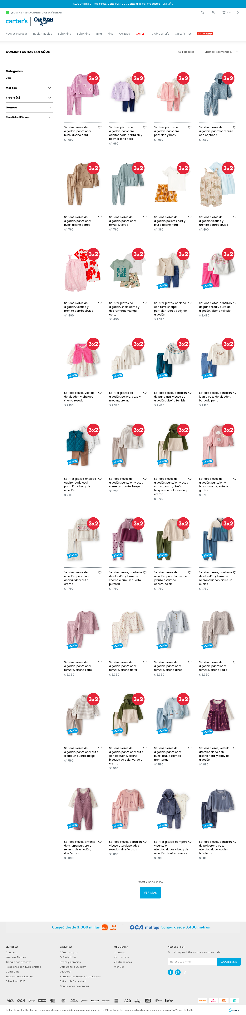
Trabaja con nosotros (18, 962)
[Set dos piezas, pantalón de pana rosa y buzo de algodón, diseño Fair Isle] (217, 270)
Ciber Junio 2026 (15, 981)
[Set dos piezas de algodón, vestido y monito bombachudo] (217, 184)
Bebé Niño (83, 34)
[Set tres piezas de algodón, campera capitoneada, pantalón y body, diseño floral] (127, 94)
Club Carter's (160, 34)
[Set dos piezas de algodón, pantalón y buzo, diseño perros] (82, 184)
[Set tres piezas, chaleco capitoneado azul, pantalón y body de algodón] (82, 446)
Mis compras (121, 957)
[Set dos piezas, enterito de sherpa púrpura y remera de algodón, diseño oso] (82, 809)
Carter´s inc (12, 971)
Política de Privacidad (73, 981)
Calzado (124, 34)
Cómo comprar (69, 952)
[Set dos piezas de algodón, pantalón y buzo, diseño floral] (82, 94)
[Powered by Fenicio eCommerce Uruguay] (234, 1010)
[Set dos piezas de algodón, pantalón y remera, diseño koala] (217, 629)
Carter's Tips (183, 34)
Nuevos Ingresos (16, 34)
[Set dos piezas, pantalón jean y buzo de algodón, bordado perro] (217, 360)
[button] (202, 12)
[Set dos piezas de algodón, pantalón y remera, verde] (127, 184)
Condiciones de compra (74, 986)
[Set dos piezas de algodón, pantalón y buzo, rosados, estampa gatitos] (217, 446)
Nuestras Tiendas (16, 957)
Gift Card (65, 971)
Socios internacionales (19, 976)
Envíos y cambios (70, 962)
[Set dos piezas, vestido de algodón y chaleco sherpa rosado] (82, 360)
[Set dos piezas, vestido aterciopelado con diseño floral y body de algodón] (217, 715)
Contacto (11, 952)
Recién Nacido (42, 34)
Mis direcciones (123, 962)
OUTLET (141, 34)
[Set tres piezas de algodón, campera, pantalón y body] (172, 94)
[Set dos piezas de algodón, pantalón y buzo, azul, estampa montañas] (172, 715)
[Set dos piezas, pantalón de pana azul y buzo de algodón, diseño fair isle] (172, 360)
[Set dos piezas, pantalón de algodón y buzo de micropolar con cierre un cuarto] (217, 539)
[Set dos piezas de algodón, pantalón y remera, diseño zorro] (82, 629)
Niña (99, 34)
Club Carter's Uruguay (73, 966)
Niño (110, 34)
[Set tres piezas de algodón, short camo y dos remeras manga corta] (127, 270)
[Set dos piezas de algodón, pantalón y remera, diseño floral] (127, 629)
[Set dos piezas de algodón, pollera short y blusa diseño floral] (172, 184)
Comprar (88, 124)
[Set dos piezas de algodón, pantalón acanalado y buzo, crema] (82, 539)
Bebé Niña (64, 34)
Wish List (119, 966)
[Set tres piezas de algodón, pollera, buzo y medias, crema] (127, 360)
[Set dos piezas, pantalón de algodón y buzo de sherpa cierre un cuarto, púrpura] (127, 539)
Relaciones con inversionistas (23, 966)
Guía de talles (68, 957)
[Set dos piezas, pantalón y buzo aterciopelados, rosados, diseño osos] (127, 809)
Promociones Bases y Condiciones (80, 976)
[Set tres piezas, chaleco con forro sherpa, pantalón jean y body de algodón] (172, 270)
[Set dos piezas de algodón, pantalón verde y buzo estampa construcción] (172, 539)
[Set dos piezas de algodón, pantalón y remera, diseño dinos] (172, 629)
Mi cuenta (119, 952)
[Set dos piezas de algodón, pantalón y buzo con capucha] (217, 94)
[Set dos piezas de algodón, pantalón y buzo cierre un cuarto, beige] (127, 446)
